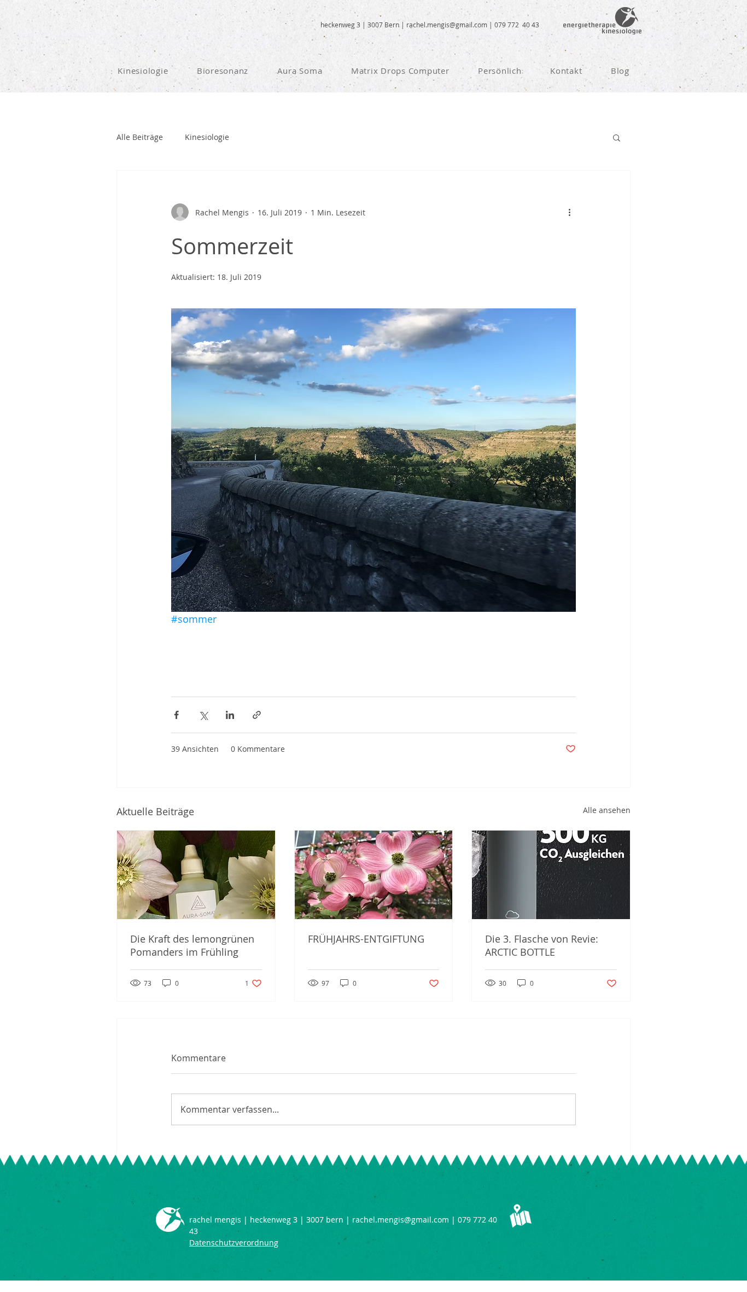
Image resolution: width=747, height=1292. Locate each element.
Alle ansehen (607, 810)
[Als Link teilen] (257, 715)
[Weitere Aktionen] (569, 212)
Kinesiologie (207, 137)
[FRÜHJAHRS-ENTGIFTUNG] (374, 875)
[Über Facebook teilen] (176, 715)
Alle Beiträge (139, 137)
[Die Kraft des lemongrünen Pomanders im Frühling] (196, 875)
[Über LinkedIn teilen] (230, 715)
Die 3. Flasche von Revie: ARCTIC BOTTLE (541, 945)
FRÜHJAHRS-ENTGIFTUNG (366, 938)
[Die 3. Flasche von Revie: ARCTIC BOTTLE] (551, 875)
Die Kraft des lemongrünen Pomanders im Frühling (192, 945)
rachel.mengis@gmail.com (446, 24)
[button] (616, 137)
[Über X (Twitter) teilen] (203, 715)
